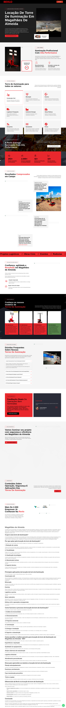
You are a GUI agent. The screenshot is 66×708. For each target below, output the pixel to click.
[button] (63, 705)
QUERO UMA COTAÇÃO (23, 244)
